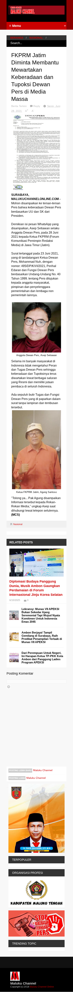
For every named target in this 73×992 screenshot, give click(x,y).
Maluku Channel (42, 770)
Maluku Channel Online (42, 986)
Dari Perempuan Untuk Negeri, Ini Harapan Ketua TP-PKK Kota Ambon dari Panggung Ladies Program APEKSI (42, 657)
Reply (37, 106)
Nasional (36, 37)
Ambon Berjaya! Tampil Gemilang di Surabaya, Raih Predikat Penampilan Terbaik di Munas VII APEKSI (42, 637)
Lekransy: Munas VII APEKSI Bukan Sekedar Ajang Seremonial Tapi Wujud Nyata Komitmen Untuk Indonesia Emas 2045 (41, 615)
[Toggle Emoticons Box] (9, 687)
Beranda (16, 37)
